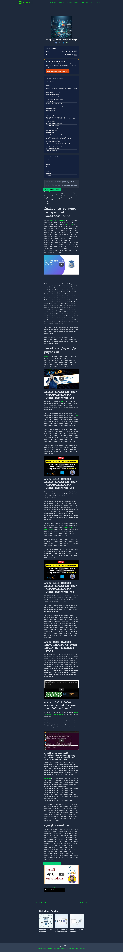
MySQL (49, 192)
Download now (52, 864)
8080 (77, 415)
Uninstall (77, 2)
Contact (98, 2)
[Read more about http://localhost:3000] (77, 921)
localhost (69, 2)
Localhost (47, 778)
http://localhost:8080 (45, 930)
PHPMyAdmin (47, 356)
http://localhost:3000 (76, 930)
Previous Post (41, 902)
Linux (62, 401)
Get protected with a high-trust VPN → (57, 71)
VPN (83, 2)
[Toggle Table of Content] (61, 890)
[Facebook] (56, 43)
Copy (75, 51)
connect (57, 220)
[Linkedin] (63, 43)
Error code (53, 2)
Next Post (83, 902)
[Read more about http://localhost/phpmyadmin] (61, 921)
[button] (103, 2)
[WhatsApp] (67, 43)
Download (61, 2)
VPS (87, 2)
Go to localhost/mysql (52, 189)
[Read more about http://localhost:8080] (46, 921)
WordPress (69, 224)
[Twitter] (59, 43)
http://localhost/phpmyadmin (61, 930)
